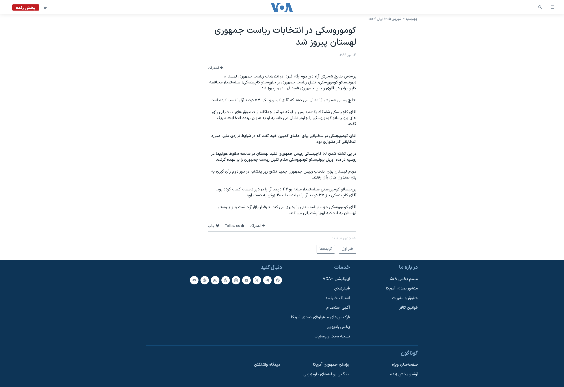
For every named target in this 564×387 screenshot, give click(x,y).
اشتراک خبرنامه (337, 298)
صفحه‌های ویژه (405, 365)
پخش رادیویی (338, 327)
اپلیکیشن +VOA (336, 279)
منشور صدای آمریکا (402, 288)
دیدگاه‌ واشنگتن (267, 365)
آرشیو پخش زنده (404, 374)
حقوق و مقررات (405, 298)
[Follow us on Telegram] (267, 280)
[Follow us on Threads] (225, 280)
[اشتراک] (194, 280)
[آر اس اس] (215, 280)
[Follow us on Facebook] (278, 280)
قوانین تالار (408, 308)
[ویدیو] (45, 7)
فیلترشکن (342, 288)
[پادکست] (204, 280)
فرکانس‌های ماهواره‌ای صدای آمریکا (320, 317)
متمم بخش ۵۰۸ (404, 279)
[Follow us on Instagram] (236, 280)
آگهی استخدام (338, 308)
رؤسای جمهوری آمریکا (331, 365)
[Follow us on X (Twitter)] (257, 280)
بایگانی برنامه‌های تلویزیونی (326, 374)
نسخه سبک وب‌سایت (332, 336)
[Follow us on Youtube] (246, 280)
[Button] (215, 68)
